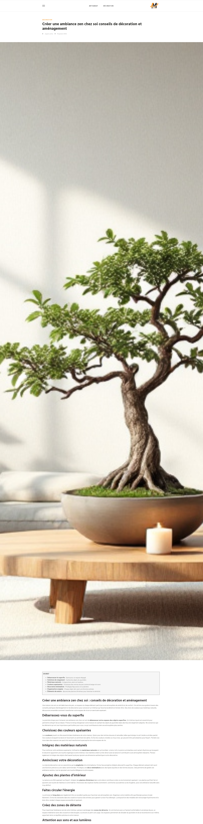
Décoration (108, 6)
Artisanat (93, 6)
